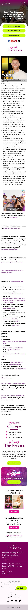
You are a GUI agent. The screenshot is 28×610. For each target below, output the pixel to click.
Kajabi (17, 321)
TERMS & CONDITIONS (17, 607)
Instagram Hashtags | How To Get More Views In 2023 (12, 553)
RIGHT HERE (15, 325)
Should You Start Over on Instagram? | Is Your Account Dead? (12, 566)
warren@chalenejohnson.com (14, 535)
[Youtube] (12, 600)
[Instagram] (8, 600)
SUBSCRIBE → (21, 588)
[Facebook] (16, 600)
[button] (21, 3)
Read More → (6, 560)
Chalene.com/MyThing (10, 319)
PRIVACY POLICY (10, 607)
